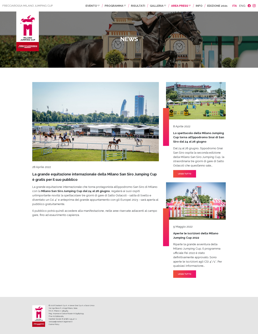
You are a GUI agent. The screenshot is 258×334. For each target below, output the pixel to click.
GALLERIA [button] (156, 5)
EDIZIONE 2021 (217, 5)
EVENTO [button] (91, 5)
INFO (199, 5)
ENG (242, 5)
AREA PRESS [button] (179, 5)
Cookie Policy (54, 324)
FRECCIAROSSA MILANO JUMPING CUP (27, 5)
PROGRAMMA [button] (114, 5)
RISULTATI (138, 5)
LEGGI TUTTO (184, 174)
